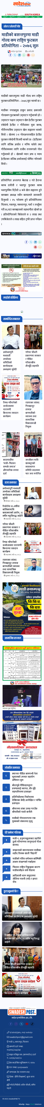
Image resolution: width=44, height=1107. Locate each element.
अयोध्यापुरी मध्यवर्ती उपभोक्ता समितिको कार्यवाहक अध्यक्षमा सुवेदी (21, 915)
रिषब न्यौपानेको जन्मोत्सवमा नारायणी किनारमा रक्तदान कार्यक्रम (21, 991)
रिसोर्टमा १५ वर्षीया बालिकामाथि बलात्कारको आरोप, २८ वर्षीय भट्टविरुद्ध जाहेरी (22, 938)
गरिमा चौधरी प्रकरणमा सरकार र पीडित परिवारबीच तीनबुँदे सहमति (19, 966)
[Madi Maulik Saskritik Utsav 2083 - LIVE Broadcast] (22, 696)
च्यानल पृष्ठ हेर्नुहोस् (9, 708)
